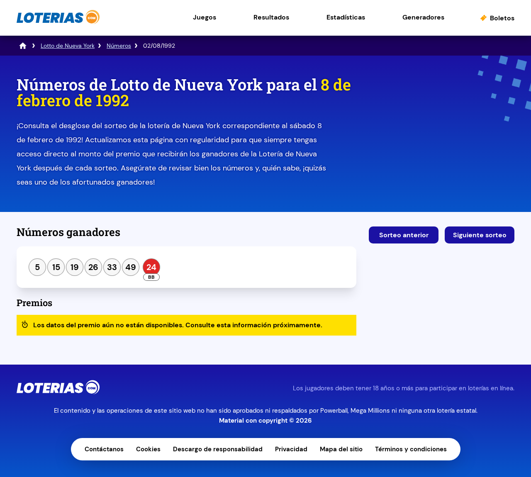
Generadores (423, 17)
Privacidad (291, 449)
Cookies (148, 449)
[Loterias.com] (58, 22)
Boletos (502, 18)
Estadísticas (345, 17)
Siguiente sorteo (480, 235)
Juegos (204, 17)
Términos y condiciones (411, 449)
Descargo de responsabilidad (218, 449)
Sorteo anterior (404, 235)
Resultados (271, 17)
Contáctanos (104, 449)
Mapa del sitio (341, 449)
